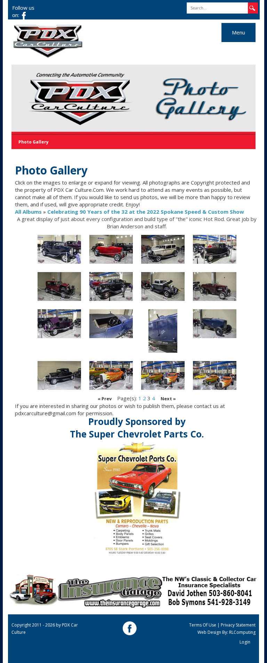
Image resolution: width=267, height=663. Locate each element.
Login (245, 642)
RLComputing (242, 632)
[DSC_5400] (163, 286)
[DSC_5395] (111, 249)
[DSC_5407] (59, 375)
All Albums (28, 211)
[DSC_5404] (163, 331)
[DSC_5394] (59, 249)
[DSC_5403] (111, 323)
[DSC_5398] (59, 286)
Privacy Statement (238, 625)
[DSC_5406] (215, 323)
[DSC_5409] (163, 375)
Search (252, 5)
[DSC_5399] (111, 286)
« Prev (105, 398)
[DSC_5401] (215, 286)
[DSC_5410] (215, 375)
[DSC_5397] (215, 249)
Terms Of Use (202, 625)
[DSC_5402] (59, 323)
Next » (168, 398)
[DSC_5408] (111, 375)
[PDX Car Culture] (48, 40)
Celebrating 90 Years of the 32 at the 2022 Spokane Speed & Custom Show (145, 211)
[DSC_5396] (163, 249)
